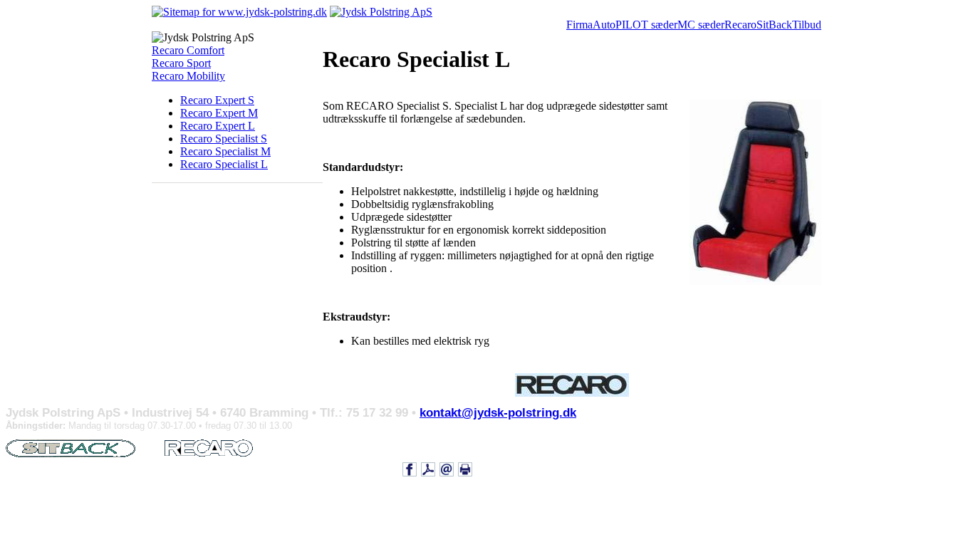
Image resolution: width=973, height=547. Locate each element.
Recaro (740, 25)
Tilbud (806, 25)
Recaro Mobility (188, 76)
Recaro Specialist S (223, 138)
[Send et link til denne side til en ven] (446, 468)
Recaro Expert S (217, 100)
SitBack (774, 25)
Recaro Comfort (188, 50)
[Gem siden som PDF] (428, 468)
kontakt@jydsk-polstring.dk (498, 412)
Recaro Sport (181, 63)
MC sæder (700, 25)
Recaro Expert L (217, 126)
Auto (604, 25)
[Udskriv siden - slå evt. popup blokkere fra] (465, 468)
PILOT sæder (646, 25)
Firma (579, 25)
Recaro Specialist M (225, 151)
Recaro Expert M (219, 113)
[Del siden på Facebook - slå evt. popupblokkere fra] (409, 468)
